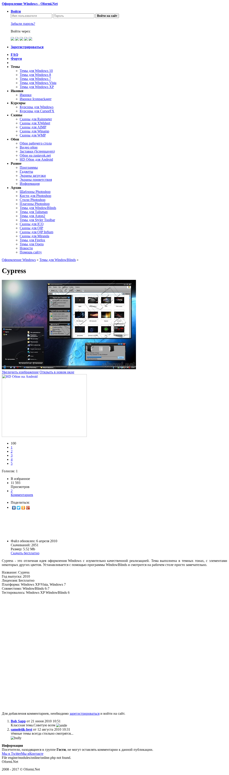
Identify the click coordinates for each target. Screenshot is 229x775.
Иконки (26, 95)
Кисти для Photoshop (35, 196)
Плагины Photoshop (35, 204)
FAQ (14, 54)
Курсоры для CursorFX (37, 111)
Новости (26, 248)
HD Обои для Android (36, 159)
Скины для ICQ (32, 224)
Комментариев (22, 493)
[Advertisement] (114, 524)
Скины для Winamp (34, 131)
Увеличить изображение (20, 372)
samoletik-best (21, 729)
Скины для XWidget (35, 123)
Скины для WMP (33, 135)
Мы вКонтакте (32, 754)
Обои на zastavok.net (35, 155)
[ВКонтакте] (14, 508)
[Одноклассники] (23, 508)
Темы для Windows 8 (35, 75)
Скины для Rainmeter (36, 119)
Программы (29, 167)
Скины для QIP (31, 228)
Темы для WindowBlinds (38, 208)
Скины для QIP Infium (36, 232)
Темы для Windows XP (37, 87)
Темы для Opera (32, 244)
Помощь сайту (31, 252)
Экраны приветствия (36, 179)
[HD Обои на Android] (44, 436)
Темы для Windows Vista (38, 83)
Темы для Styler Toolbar (37, 220)
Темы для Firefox (32, 240)
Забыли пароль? (23, 24)
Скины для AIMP (33, 127)
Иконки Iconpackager (35, 99)
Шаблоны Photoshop (35, 192)
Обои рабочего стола (36, 143)
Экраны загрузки (33, 175)
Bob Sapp (18, 721)
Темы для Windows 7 (35, 79)
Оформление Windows (19, 260)
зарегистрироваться (85, 713)
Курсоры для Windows (36, 107)
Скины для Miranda (34, 236)
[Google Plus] (28, 508)
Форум (16, 58)
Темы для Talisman (34, 212)
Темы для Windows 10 (36, 71)
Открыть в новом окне (57, 372)
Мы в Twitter (11, 754)
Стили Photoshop (32, 200)
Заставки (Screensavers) (37, 151)
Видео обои (29, 147)
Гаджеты (26, 171)
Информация (30, 184)
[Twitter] (18, 508)
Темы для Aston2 (32, 216)
